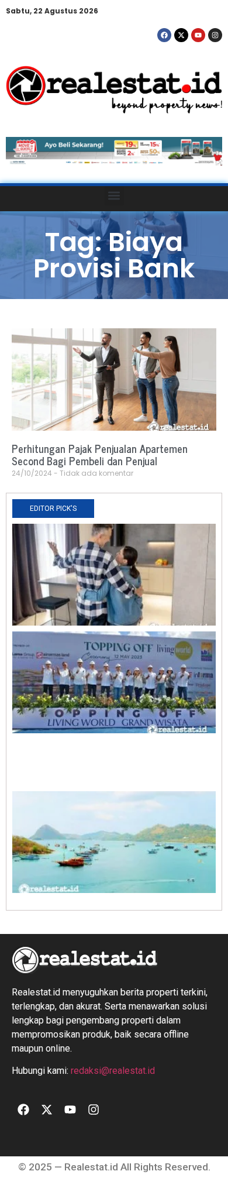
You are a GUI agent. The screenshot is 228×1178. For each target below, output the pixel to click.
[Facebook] (164, 35)
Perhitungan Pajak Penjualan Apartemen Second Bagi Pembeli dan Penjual (100, 454)
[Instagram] (215, 35)
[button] (114, 195)
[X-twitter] (181, 35)
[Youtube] (198, 35)
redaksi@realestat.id (113, 1070)
